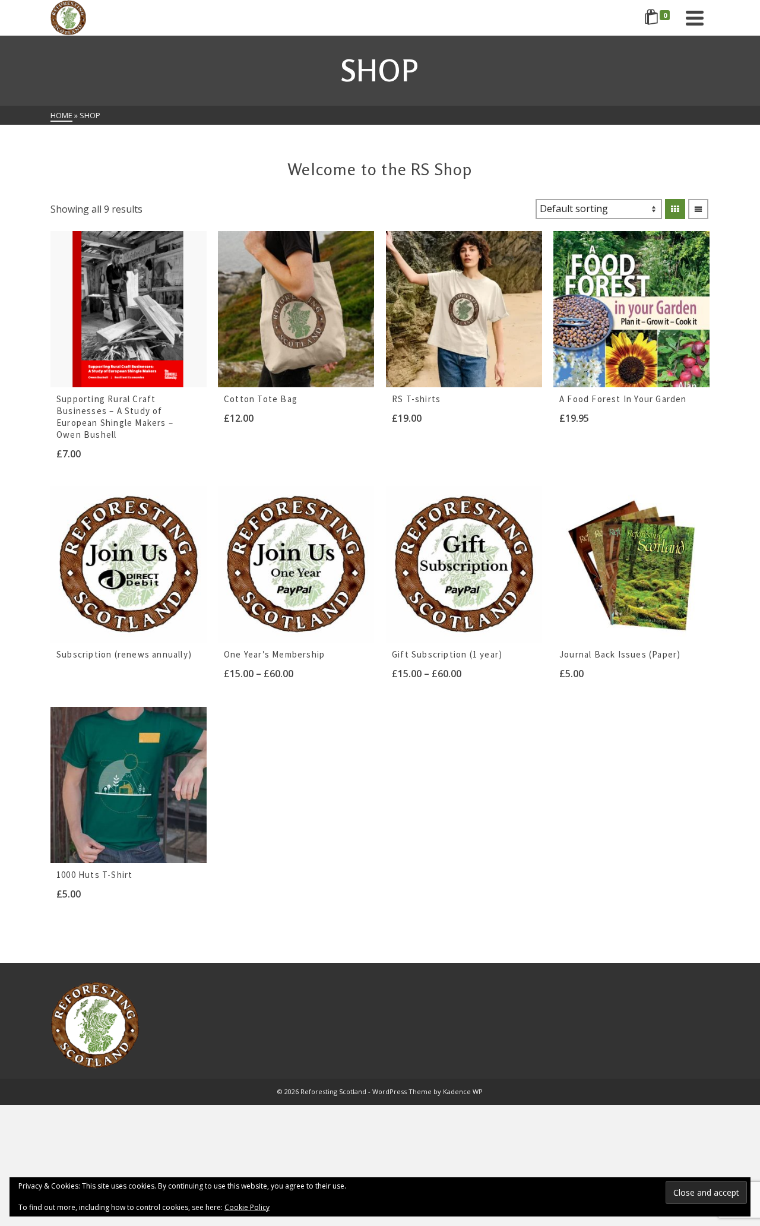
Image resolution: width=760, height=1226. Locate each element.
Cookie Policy (247, 1207)
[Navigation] (695, 18)
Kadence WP (463, 1091)
